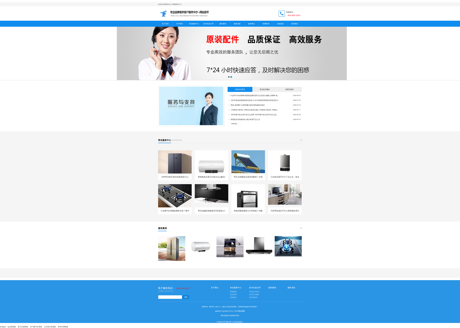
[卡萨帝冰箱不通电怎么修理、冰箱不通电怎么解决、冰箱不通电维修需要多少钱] (171, 248)
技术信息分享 (208, 23)
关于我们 (179, 23)
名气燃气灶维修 (36, 326)
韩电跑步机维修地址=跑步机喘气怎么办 (245, 119)
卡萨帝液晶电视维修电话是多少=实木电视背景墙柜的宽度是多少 (255, 100)
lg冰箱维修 (12, 326)
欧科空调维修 (63, 326)
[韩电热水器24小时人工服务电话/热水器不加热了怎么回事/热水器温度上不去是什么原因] (200, 247)
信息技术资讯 (254, 292)
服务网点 (251, 23)
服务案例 (222, 23)
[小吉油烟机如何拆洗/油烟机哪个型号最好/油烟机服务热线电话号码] (259, 246)
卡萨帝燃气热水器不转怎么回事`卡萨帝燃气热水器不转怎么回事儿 (255, 114)
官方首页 (165, 23)
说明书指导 (253, 297)
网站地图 (241, 311)
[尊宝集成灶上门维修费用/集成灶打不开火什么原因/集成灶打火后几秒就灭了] (230, 246)
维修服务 (233, 292)
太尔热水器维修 (50, 326)
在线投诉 (280, 23)
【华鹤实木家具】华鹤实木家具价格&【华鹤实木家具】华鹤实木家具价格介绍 (255, 110)
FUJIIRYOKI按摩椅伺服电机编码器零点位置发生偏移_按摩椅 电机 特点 (255, 95)
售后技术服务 (254, 294)
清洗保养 (233, 294)
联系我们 (294, 23)
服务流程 (237, 23)
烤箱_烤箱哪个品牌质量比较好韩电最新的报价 (248, 105)
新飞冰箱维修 (23, 326)
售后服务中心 (194, 23)
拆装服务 (233, 297)
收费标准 (266, 23)
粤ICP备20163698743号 (230, 315)
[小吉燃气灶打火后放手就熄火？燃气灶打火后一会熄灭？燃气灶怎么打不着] (288, 246)
